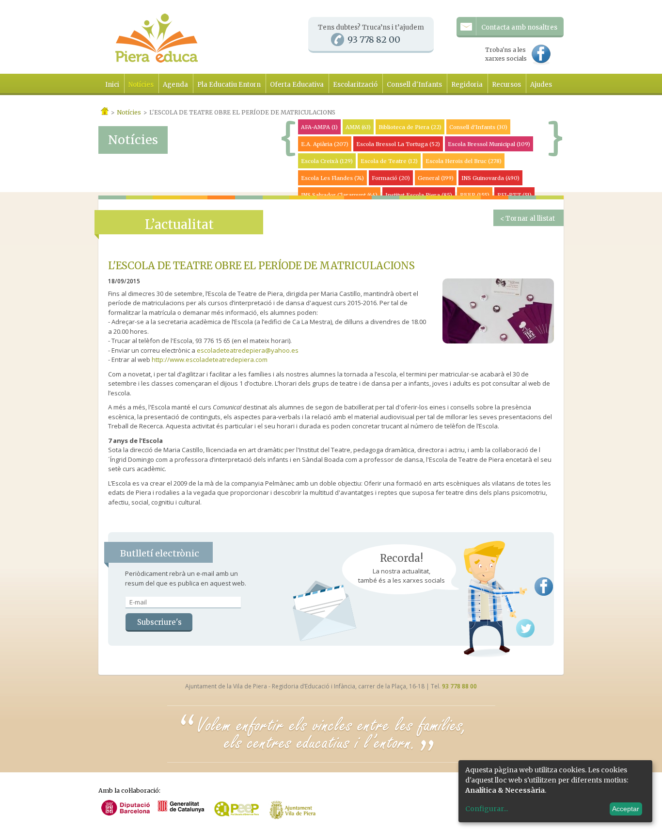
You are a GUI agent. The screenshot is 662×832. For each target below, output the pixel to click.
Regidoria (467, 85)
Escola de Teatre (389, 161)
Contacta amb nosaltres (519, 27)
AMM (358, 127)
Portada (105, 111)
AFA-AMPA (319, 127)
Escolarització (355, 85)
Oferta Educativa (297, 85)
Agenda (175, 85)
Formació (391, 178)
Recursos (506, 85)
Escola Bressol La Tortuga (398, 144)
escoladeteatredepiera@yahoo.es (248, 350)
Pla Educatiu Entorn (229, 85)
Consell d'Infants (414, 85)
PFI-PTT (514, 195)
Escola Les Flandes (332, 178)
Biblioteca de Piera (409, 127)
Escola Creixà (327, 161)
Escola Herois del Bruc (464, 161)
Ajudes (541, 85)
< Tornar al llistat (527, 218)
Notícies (141, 85)
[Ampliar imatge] (498, 341)
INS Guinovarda (490, 178)
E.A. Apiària (324, 144)
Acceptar (625, 809)
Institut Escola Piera (418, 195)
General (436, 178)
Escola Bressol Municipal (489, 144)
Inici (112, 85)
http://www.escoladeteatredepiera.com (210, 359)
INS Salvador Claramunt (339, 195)
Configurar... (486, 808)
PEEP (474, 195)
